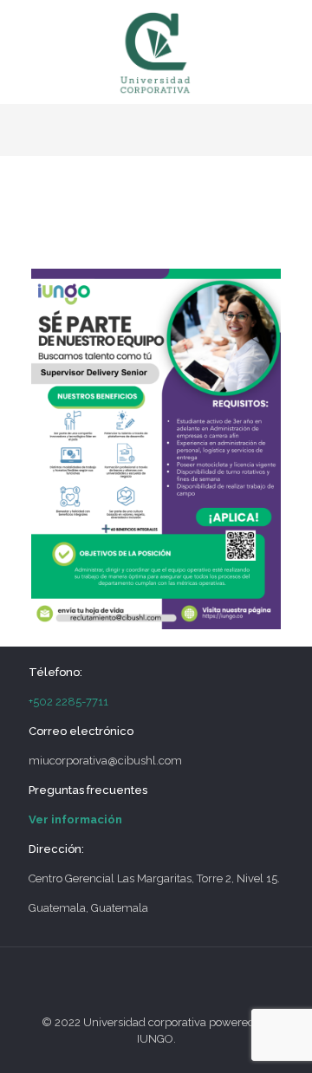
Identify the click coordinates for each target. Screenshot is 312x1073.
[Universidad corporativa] (156, 52)
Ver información (75, 819)
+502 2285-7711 (68, 701)
